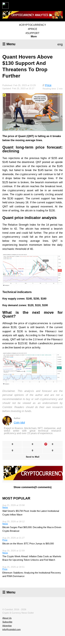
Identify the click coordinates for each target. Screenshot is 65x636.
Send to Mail (32, 456)
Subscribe (7, 621)
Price (48, 85)
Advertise (7, 625)
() (33, 487)
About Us (7, 618)
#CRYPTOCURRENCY (32, 25)
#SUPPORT (32, 33)
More (34, 36)
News (5, 507)
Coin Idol (19, 422)
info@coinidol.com (11, 629)
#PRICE (32, 29)
